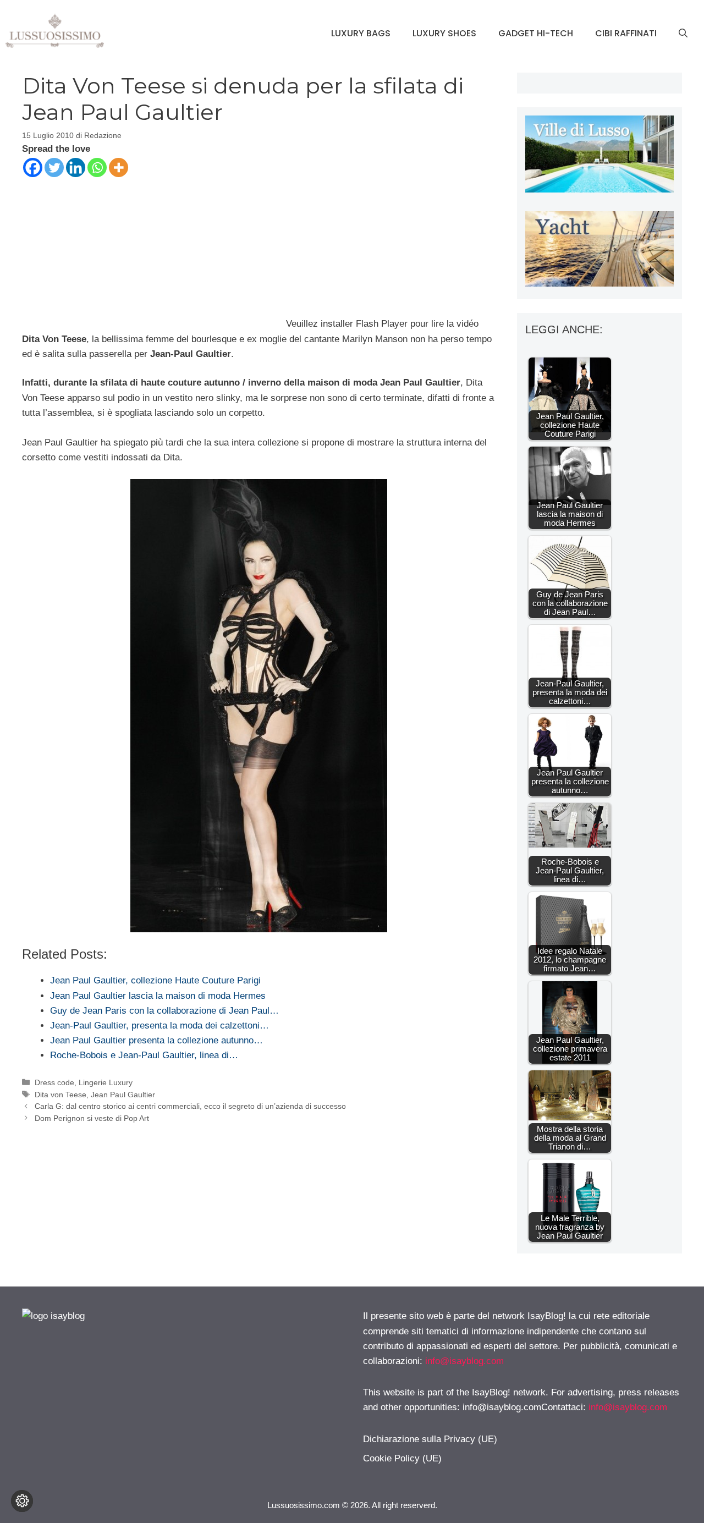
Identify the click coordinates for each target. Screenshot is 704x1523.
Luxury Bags (361, 33)
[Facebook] (32, 167)
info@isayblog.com (464, 1361)
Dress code (54, 1082)
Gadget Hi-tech (535, 33)
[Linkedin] (75, 167)
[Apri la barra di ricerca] (683, 33)
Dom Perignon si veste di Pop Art (92, 1118)
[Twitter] (54, 167)
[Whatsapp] (97, 167)
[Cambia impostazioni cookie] (22, 1501)
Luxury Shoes (444, 33)
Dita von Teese (60, 1094)
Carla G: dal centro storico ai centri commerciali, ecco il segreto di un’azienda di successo (190, 1106)
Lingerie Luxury (106, 1082)
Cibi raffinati (626, 33)
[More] (118, 167)
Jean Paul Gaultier (123, 1094)
